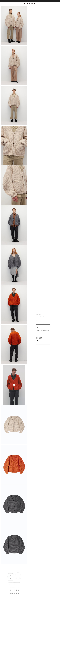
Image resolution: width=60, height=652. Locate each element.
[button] (46, 4)
